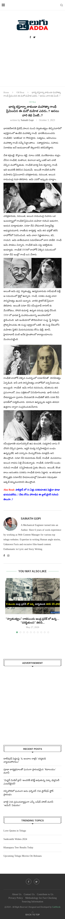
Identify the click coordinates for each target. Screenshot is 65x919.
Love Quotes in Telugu (14, 830)
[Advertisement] (32, 66)
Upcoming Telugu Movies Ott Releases (22, 856)
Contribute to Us (45, 894)
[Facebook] (30, 37)
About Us (16, 894)
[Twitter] (34, 37)
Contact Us (29, 894)
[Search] (61, 5)
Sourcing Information (32, 901)
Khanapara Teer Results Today (18, 847)
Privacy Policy (15, 898)
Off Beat (20, 92)
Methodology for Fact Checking (41, 898)
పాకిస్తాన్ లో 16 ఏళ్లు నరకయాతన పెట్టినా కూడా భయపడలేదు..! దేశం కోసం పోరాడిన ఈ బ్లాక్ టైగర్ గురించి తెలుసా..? (31, 494)
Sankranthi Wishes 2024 (15, 839)
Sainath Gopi (27, 120)
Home (6, 92)
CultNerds (56, 907)
